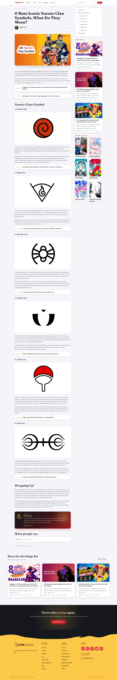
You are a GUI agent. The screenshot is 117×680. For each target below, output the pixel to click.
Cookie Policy (65, 665)
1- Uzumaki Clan (83, 16)
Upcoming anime (46, 662)
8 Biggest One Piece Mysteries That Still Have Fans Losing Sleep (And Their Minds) (87, 59)
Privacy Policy (65, 653)
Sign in (99, 2)
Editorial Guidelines (67, 662)
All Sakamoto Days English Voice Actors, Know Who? (87, 90)
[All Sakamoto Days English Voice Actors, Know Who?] (88, 79)
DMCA (63, 669)
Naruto (40, 71)
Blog (20, 8)
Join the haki (57, 622)
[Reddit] (101, 649)
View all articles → (102, 559)
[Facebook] (92, 649)
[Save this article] (65, 27)
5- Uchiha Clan (83, 27)
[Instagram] (83, 649)
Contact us (65, 650)
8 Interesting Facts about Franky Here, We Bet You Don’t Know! (87, 121)
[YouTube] (97, 649)
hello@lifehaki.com (88, 658)
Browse (29, 2)
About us (64, 648)
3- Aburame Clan (83, 21)
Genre (43, 650)
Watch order (45, 660)
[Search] (94, 2)
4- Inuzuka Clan (83, 24)
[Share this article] (69, 27)
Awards (53, 2)
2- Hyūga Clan (83, 18)
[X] (87, 649)
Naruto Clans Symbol (83, 13)
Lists (40, 2)
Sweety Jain (23, 27)
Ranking (44, 653)
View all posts (27, 525)
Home (16, 8)
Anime (24, 8)
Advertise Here (66, 657)
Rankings (46, 2)
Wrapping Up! (81, 33)
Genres (35, 2)
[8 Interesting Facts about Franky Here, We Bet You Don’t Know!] (88, 110)
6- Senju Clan (82, 30)
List (43, 657)
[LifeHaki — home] (19, 2)
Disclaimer (64, 660)
